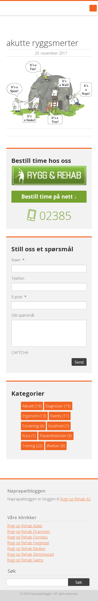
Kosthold (56, 426)
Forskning (30, 426)
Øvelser (53, 445)
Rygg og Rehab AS (75, 499)
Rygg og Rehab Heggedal (28, 542)
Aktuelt (28, 406)
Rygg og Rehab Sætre (25, 560)
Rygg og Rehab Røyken (26, 548)
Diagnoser (54, 406)
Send (79, 362)
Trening (28, 445)
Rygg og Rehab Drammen (28, 531)
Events (55, 415)
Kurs (26, 435)
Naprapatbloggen (31, 8)
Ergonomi (30, 415)
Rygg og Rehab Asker (25, 525)
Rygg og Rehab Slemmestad (30, 554)
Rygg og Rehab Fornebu (27, 537)
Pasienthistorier (53, 435)
